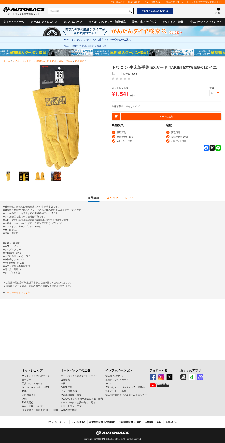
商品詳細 (93, 199)
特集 (24, 391)
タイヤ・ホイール (13, 21)
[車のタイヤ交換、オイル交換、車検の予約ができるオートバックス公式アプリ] (183, 377)
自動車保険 (66, 387)
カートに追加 (166, 116)
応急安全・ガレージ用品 (59, 61)
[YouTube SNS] (159, 385)
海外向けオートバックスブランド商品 (125, 387)
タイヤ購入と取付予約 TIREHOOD (40, 410)
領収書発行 (27, 402)
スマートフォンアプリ (72, 406)
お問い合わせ (172, 422)
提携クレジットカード (116, 379)
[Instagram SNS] (161, 377)
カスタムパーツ (73, 21)
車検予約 (170, 2)
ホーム (6, 61)
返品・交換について (32, 406)
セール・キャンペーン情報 (36, 387)
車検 (63, 383)
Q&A (24, 398)
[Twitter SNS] (169, 377)
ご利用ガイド (118, 2)
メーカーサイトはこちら (17, 292)
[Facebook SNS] (153, 377)
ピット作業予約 (152, 2)
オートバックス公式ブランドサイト (200, 2)
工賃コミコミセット (32, 383)
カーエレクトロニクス (44, 21)
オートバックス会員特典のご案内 (78, 402)
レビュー (131, 198)
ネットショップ (32, 370)
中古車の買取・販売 (71, 395)
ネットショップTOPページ (36, 376)
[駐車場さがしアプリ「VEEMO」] (192, 377)
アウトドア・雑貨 (172, 21)
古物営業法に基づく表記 (130, 422)
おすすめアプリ (190, 370)
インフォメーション (118, 370)
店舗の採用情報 (69, 410)
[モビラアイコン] (200, 377)
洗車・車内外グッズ (144, 21)
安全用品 (79, 61)
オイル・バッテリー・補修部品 (107, 21)
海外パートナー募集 (115, 391)
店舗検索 (132, 2)
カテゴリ (26, 379)
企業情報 (149, 422)
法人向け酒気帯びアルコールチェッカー (126, 395)
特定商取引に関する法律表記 (102, 422)
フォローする (159, 370)
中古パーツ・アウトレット (206, 21)
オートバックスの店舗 (75, 370)
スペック (112, 198)
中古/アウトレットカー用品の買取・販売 (82, 398)
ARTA (108, 383)
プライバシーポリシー (57, 422)
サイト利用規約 (78, 422)
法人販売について (114, 376)
